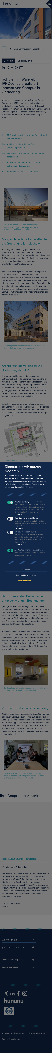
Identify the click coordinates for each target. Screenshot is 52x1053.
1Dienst (18, 514)
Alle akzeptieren (24, 581)
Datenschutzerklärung (23, 487)
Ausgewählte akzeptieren (26, 575)
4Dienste (19, 528)
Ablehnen (26, 570)
